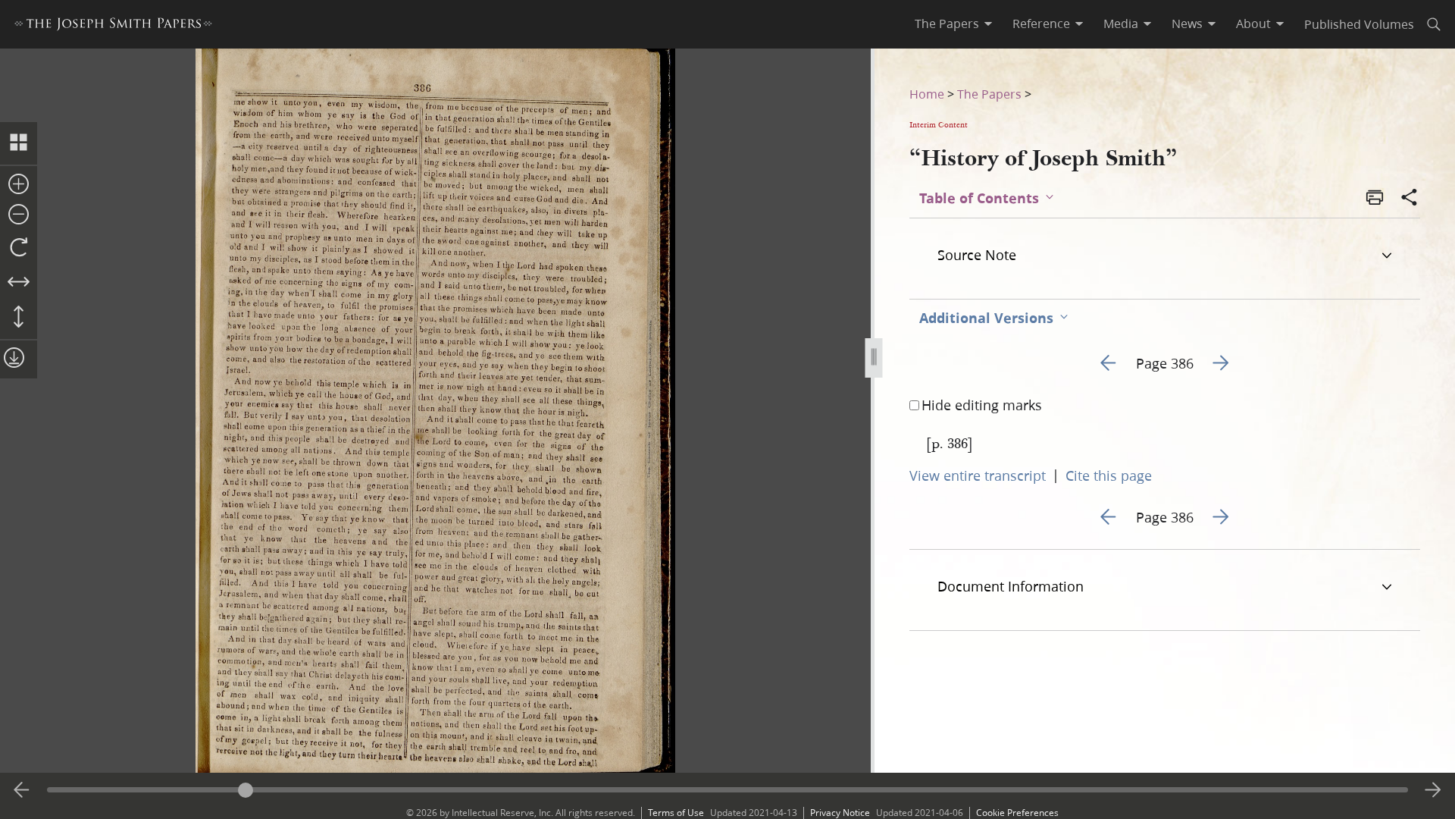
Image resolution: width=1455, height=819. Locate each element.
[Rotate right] (18, 248)
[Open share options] (1409, 199)
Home (926, 93)
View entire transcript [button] (977, 475)
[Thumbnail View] (18, 143)
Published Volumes (1359, 24)
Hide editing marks (982, 405)
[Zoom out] (18, 215)
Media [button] (1120, 23)
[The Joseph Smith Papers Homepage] (113, 26)
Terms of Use (676, 812)
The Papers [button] (947, 23)
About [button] (1253, 23)
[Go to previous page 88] (22, 790)
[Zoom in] (18, 185)
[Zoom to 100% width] (18, 282)
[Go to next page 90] (1433, 790)
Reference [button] (1041, 23)
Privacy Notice (840, 812)
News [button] (1187, 23)
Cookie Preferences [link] (1017, 812)
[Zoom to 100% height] (18, 317)
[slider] (727, 789)
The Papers (989, 93)
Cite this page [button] (1108, 475)
